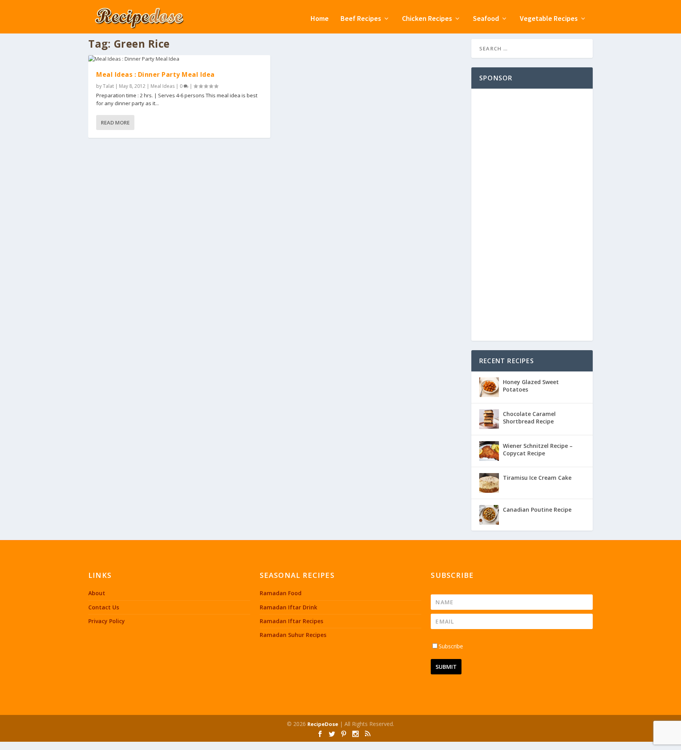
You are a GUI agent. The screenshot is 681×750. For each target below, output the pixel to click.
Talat (108, 86)
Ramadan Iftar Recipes (291, 621)
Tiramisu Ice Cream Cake (537, 477)
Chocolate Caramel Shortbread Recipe (529, 417)
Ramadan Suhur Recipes (293, 635)
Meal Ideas (163, 86)
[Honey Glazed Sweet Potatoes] (489, 387)
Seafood (486, 19)
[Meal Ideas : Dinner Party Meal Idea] (179, 59)
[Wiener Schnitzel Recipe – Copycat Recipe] (489, 451)
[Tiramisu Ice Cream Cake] (489, 483)
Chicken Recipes (427, 19)
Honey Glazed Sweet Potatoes (531, 385)
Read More (115, 122)
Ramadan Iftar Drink (288, 607)
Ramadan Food (280, 593)
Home (320, 19)
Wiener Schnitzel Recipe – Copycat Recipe (538, 449)
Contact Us (103, 607)
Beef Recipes (360, 19)
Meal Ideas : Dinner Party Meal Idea (155, 74)
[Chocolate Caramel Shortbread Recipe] (489, 419)
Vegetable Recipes (549, 19)
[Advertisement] (532, 215)
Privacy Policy (106, 621)
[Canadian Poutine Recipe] (489, 515)
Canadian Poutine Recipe (537, 509)
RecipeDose (322, 724)
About (96, 593)
